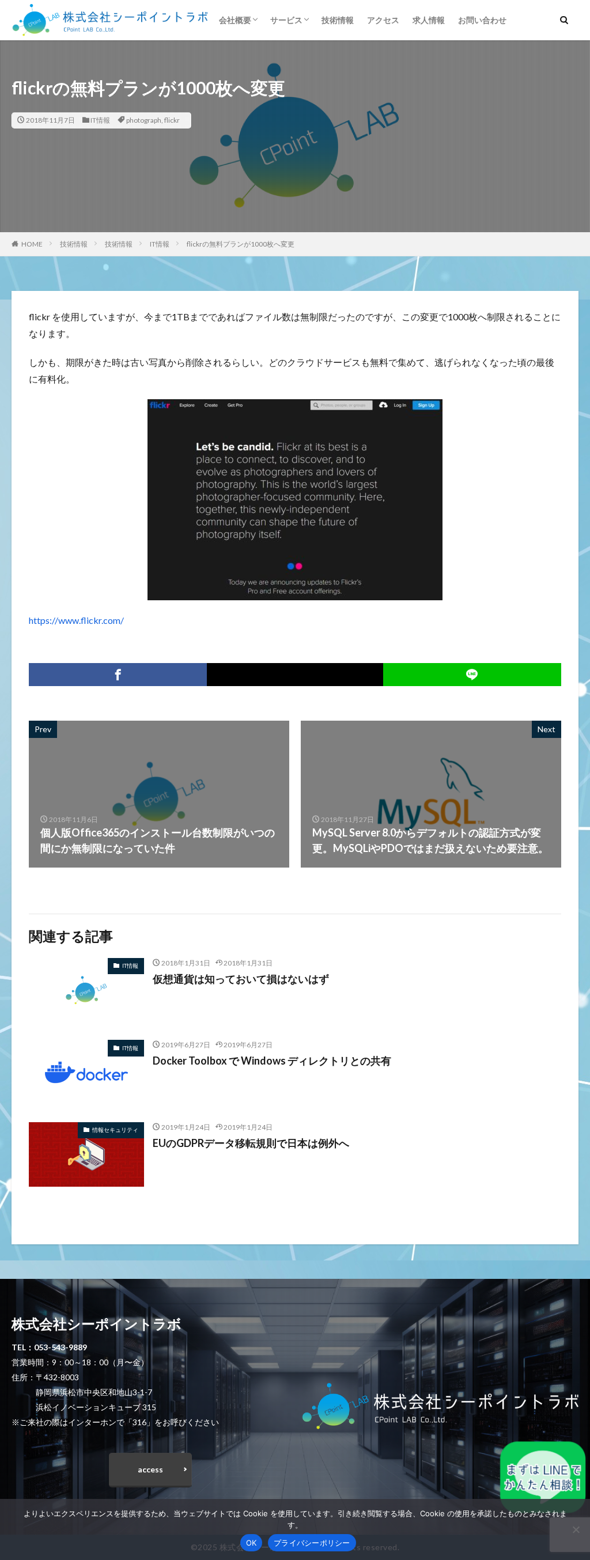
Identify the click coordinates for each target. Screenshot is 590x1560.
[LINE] (472, 674)
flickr (172, 120)
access (150, 1469)
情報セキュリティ (115, 1129)
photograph (143, 120)
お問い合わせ (482, 20)
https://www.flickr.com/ (76, 620)
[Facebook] (118, 674)
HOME (32, 244)
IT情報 (100, 120)
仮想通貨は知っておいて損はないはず (241, 978)
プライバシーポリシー (312, 1542)
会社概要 (235, 20)
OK (251, 1542)
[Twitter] (295, 674)
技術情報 (338, 20)
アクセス (383, 20)
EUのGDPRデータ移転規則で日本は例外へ (251, 1143)
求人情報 (429, 20)
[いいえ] (575, 1529)
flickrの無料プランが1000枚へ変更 (240, 244)
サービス (286, 20)
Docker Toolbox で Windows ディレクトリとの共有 (272, 1060)
